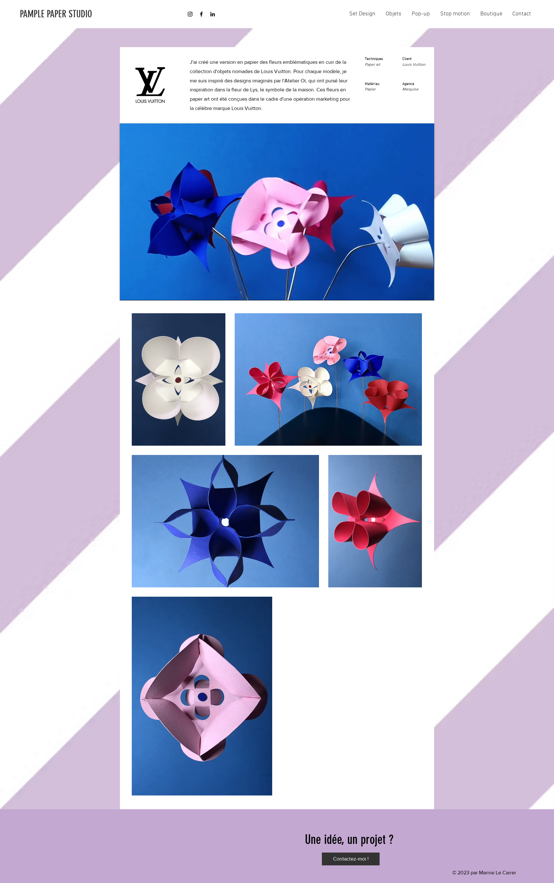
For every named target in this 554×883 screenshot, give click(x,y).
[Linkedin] (212, 14)
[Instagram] (190, 14)
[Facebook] (201, 14)
